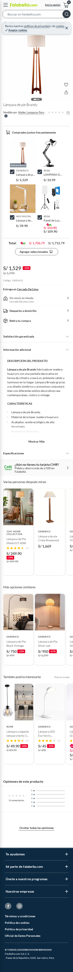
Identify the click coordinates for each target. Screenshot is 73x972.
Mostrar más (36, 441)
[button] (36, 15)
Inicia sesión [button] (52, 5)
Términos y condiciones (20, 916)
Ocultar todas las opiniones (36, 828)
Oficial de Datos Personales (22, 935)
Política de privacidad (19, 929)
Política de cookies (17, 922)
